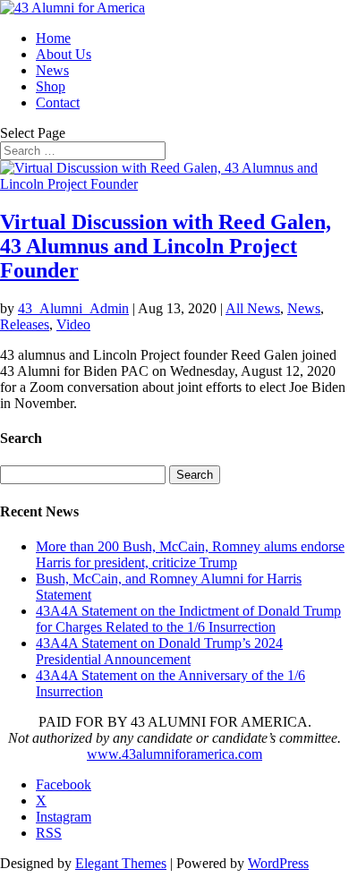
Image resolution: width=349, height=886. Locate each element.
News (52, 70)
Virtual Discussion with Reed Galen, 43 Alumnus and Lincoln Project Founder (165, 246)
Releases (24, 324)
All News (253, 308)
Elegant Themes (120, 863)
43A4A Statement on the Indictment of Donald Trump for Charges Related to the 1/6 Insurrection (188, 619)
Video (73, 324)
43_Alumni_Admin (73, 308)
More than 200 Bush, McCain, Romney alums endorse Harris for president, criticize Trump (190, 554)
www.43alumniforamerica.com (174, 754)
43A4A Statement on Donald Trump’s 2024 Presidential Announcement (159, 651)
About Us (63, 54)
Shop (50, 86)
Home (53, 38)
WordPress (278, 863)
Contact (58, 102)
